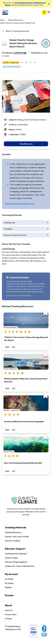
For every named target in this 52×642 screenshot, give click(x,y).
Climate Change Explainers (16, 562)
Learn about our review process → (19, 295)
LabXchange (20, 52)
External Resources (15, 20)
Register (8, 587)
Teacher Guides (11, 558)
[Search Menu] (44, 12)
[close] (49, 4)
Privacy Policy (10, 614)
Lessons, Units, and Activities (17, 536)
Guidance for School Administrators (19, 566)
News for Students (12, 540)
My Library (9, 583)
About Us (9, 610)
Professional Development (16, 553)
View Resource (26, 144)
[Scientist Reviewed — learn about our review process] (45, 43)
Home (2, 20)
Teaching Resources (13, 532)
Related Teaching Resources (19, 203)
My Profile (9, 579)
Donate (9, 595)
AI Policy (8, 618)
